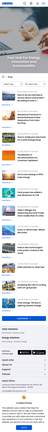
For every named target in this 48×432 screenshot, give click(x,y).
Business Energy (20, 341)
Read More (6, 105)
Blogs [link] (10, 77)
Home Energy (7, 341)
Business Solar (19, 333)
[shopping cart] (37, 3)
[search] (24, 3)
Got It (24, 427)
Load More (22, 318)
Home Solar (6, 333)
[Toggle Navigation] (44, 3)
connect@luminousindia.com (14, 391)
